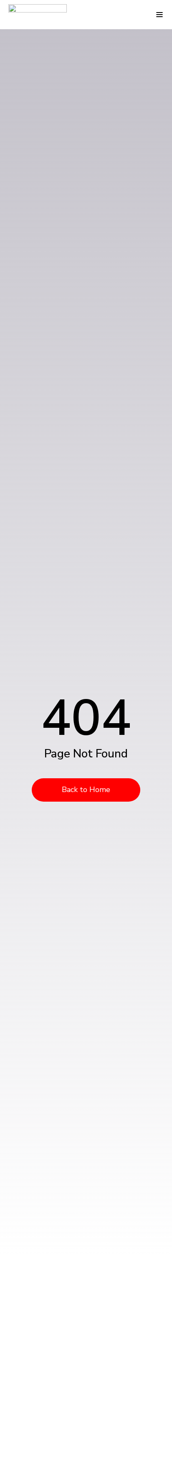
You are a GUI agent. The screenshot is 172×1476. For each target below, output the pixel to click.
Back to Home (86, 790)
